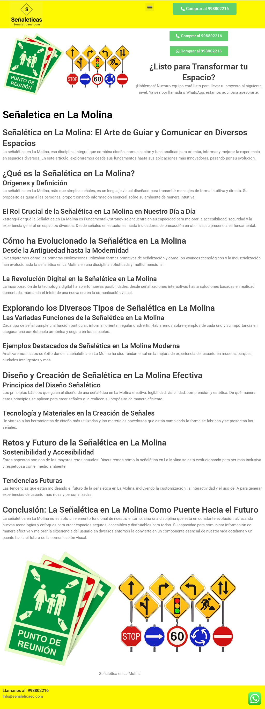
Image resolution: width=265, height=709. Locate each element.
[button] (149, 7)
